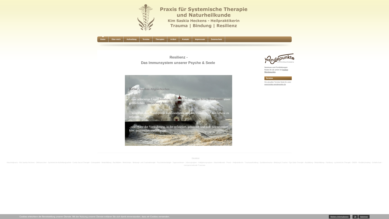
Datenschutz (216, 39)
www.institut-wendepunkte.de (275, 84)
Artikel (173, 39)
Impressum (200, 39)
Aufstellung (131, 39)
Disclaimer (196, 158)
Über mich (116, 39)
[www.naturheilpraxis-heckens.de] (193, 31)
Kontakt (185, 39)
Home (102, 39)
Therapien (160, 39)
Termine (146, 39)
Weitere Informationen (339, 217)
